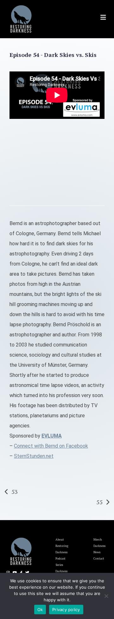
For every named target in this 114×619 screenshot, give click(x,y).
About (59, 539)
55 (99, 502)
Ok (40, 609)
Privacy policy (66, 609)
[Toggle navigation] (103, 17)
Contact (98, 558)
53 (14, 491)
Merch (97, 539)
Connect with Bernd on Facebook (51, 446)
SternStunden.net (34, 456)
